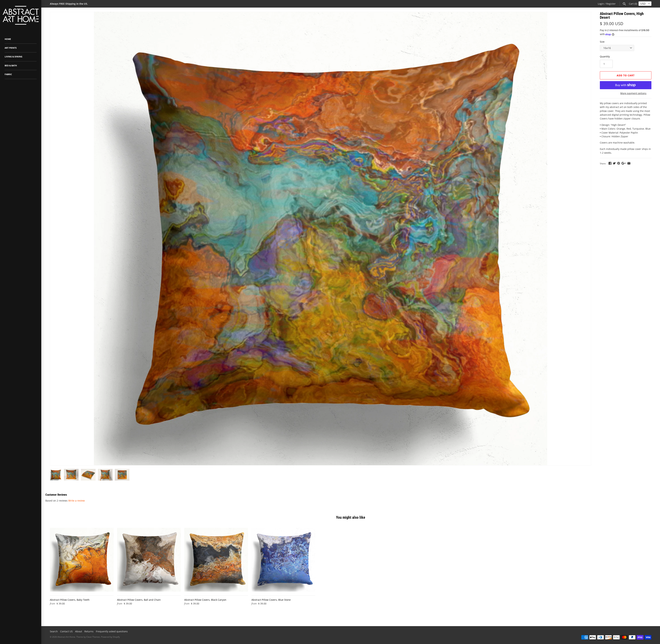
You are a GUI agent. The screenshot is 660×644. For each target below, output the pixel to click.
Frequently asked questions (112, 631)
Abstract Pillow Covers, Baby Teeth (70, 599)
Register (611, 3)
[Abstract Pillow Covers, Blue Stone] (283, 560)
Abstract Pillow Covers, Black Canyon (205, 599)
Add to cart (626, 75)
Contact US (66, 631)
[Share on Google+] (624, 163)
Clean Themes (93, 636)
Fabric (8, 74)
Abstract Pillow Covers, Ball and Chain (139, 599)
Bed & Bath (11, 65)
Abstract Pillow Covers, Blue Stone (271, 599)
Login (601, 3)
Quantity (605, 56)
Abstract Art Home (66, 636)
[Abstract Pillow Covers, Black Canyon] (216, 560)
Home (8, 39)
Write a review (76, 500)
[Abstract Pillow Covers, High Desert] (320, 238)
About (78, 631)
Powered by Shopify (110, 636)
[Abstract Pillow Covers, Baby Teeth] (82, 560)
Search (54, 631)
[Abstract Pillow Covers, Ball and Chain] (149, 560)
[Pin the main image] (618, 163)
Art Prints (11, 47)
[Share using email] (629, 163)
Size (602, 41)
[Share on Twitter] (614, 163)
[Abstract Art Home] (20, 15)
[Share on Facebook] (610, 163)
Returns (89, 631)
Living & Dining (13, 56)
